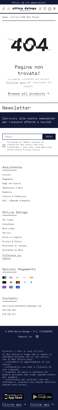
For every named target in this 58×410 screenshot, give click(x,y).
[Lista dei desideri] (45, 8)
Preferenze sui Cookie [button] (11, 256)
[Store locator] (54, 8)
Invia (49, 136)
